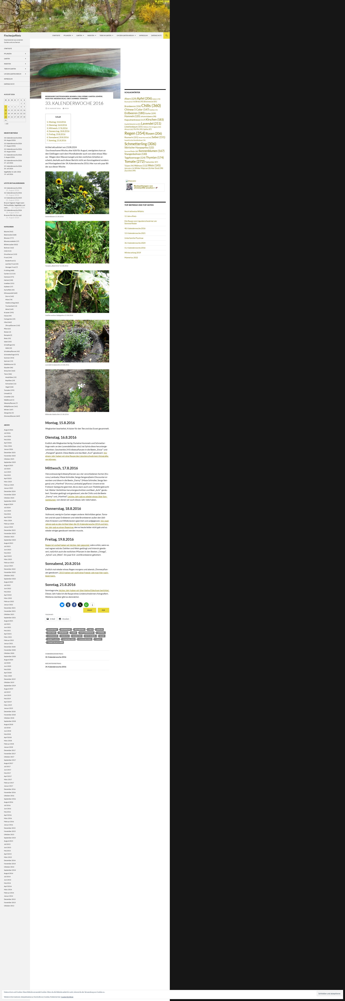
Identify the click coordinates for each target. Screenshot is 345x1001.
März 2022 (8, 598)
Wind (7, 309)
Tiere (6, 374)
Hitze (7, 300)
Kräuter (49, 99)
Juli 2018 (7, 728)
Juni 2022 (7, 588)
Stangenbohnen (84, 639)
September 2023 (10, 540)
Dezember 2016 (9, 789)
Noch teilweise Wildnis (134, 211)
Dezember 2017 (9, 750)
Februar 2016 (9, 822)
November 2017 (10, 754)
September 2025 (10, 462)
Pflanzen (67, 35)
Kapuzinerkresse (87, 633)
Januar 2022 (8, 605)
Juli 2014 (7, 877)
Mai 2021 (7, 631)
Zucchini (130, 170)
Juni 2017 (7, 770)
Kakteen (7, 287)
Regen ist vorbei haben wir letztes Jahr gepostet (67, 545)
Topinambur (151, 162)
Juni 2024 (7, 511)
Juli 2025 (7, 469)
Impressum (143, 35)
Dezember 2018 (9, 711)
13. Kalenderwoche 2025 (13, 198)
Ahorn (131, 98)
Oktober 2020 (9, 653)
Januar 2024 (8, 527)
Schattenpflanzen (10, 351)
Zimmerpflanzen (10, 416)
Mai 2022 (7, 592)
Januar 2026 (8, 449)
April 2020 (8, 673)
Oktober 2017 (9, 757)
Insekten (90, 35)
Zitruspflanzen (10, 325)
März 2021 (8, 637)
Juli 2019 (7, 692)
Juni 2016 (7, 809)
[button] (62, 604)
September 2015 (10, 838)
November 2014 (10, 864)
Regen (135, 133)
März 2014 (8, 890)
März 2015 (8, 857)
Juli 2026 (7, 433)
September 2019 (10, 686)
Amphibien (9, 377)
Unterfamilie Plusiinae (134, 238)
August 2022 (8, 582)
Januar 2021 (8, 643)
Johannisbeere (148, 116)
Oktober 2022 (9, 575)
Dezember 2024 (9, 491)
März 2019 (8, 705)
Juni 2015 (7, 847)
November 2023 (10, 533)
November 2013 (10, 902)
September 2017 (10, 760)
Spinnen (7, 361)
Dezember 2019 (9, 679)
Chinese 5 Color (137, 109)
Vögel (7, 387)
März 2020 (8, 676)
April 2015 (8, 854)
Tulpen (129, 165)
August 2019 (8, 689)
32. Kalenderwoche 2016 (55, 655)
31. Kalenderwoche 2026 (13, 155)
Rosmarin (131, 137)
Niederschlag (60, 99)
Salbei (102, 636)
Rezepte (7, 335)
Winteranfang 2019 (133, 252)
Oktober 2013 (9, 906)
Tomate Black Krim (55, 642)
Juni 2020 (7, 666)
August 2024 (8, 504)
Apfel (144, 98)
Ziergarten (7, 413)
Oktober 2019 (9, 682)
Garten (79, 35)
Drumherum (8, 254)
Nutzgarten (8, 319)
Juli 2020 (7, 663)
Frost (6, 257)
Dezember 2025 (9, 452)
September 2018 (10, 721)
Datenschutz (156, 35)
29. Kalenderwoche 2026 (13, 166)
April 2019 (8, 702)
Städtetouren (8, 364)
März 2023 (8, 559)
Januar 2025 (8, 488)
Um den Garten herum (125, 35)
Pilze (5, 329)
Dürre (85, 96)
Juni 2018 (7, 731)
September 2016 (10, 799)
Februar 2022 (9, 601)
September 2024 (10, 501)
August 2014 (8, 873)
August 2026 (8, 430)
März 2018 (8, 741)
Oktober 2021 (9, 614)
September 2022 (10, 579)
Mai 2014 (7, 883)
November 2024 (10, 495)
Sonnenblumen (69, 639)
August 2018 (8, 724)
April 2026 (8, 443)
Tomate (98, 639)
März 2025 (8, 482)
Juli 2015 (7, 844)
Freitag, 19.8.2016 (56, 134)
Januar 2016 (8, 825)
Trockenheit (9, 306)
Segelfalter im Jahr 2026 (12, 172)
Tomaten (83, 99)
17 (6, 113)
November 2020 (10, 650)
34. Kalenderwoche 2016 (55, 665)
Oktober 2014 (9, 867)
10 (6, 110)
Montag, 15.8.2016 (56, 122)
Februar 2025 (9, 485)
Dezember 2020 (9, 647)
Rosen (154, 133)
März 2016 (8, 818)
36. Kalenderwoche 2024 (135, 243)
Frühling (7, 270)
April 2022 (8, 595)
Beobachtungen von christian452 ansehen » (144, 187)
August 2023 (8, 543)
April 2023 (8, 556)
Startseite (56, 35)
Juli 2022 (7, 585)
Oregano (156, 127)
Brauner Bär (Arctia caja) (13, 215)
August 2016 (8, 802)
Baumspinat (52, 629)
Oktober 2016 (9, 796)
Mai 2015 (7, 851)
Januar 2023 (8, 566)
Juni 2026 (7, 436)
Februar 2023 (9, 563)
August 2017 (8, 763)
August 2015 (8, 841)
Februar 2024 (9, 524)
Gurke (73, 633)
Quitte (147, 129)
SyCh (66, 108)
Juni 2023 (7, 550)
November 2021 (10, 611)
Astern (156, 99)
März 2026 (8, 446)
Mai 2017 (7, 773)
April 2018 (8, 737)
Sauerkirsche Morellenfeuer (135, 140)
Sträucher (7, 371)
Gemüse (99, 96)
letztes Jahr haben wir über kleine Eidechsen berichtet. (84, 590)
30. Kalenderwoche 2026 (13, 160)
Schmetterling (140, 143)
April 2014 (8, 886)
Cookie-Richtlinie (67, 997)
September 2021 (10, 618)
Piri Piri (138, 129)
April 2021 (8, 634)
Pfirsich (129, 129)
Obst (69, 99)
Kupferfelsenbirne (133, 124)
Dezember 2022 (9, 569)
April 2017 (8, 776)
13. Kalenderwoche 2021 (135, 233)
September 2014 (10, 870)
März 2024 (8, 520)
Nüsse (6, 316)
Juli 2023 (7, 546)
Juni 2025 (7, 472)
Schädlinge (8, 345)
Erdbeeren (63, 633)
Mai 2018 (7, 734)
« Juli (6, 124)
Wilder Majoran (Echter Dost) (149, 168)
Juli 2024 (7, 508)
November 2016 (10, 792)
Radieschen (77, 636)
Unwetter (7, 397)
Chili (79, 96)
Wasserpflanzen (9, 403)
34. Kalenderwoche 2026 (13, 138)
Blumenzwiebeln (10, 241)
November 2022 (10, 572)
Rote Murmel (90, 636)
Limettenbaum (134, 127)
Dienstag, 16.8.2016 (57, 125)
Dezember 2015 (9, 828)
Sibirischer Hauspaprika (139, 147)
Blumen (7, 238)
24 (6, 117)
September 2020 (10, 656)
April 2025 (8, 478)
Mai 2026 (7, 440)
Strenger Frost (10, 267)
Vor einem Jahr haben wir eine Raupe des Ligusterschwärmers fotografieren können (77, 456)
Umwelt (7, 393)
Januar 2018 (8, 747)
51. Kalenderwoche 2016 (135, 248)
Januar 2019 (8, 708)
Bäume (6, 232)
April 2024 (8, 517)
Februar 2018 (9, 744)
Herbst (6, 280)
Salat (5, 342)
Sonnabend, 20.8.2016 (58, 137)
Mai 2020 (7, 669)
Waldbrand (8, 400)
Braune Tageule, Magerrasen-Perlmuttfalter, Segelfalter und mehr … (14, 205)
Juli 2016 (7, 805)
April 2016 (8, 815)
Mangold (65, 636)
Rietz (6, 338)
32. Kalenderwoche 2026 (13, 149)
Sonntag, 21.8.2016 (56, 140)
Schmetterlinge (9, 355)
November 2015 (10, 831)
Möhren (147, 127)
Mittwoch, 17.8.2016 (57, 128)
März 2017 (8, 779)
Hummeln (132, 116)
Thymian (155, 157)
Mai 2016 (7, 812)
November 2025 (10, 456)
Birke (139, 101)
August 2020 (8, 660)
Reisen (6, 332)
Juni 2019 (7, 695)
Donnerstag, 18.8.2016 (58, 131)
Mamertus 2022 (131, 257)
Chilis (90, 629)
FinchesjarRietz (12, 35)
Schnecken (9, 384)
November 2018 (10, 715)
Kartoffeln (7, 290)
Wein (154, 165)
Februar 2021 (9, 640)
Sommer (75, 99)
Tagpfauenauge (135, 157)
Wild (7, 348)
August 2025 (8, 465)
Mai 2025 (7, 475)
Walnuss (141, 165)
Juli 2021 (7, 624)
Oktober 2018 (9, 718)
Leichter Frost (10, 264)
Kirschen (155, 119)
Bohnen (73, 96)
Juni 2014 (7, 880)
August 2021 (8, 621)
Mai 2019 (7, 699)
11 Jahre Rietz (130, 216)
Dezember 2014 (9, 860)
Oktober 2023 (9, 537)
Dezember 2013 (9, 899)
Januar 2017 (8, 786)
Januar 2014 (8, 896)
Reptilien (8, 380)
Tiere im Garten (105, 35)
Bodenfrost (9, 261)
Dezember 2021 (9, 608)
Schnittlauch (53, 639)
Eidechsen (51, 633)
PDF (103, 610)
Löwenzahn (52, 636)
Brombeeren (79, 629)
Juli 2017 (7, 766)
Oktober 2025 (9, 459)
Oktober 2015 (9, 834)
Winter (6, 410)
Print (89, 610)
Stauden (7, 367)
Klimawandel (8, 293)
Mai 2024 (7, 514)
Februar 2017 (9, 783)
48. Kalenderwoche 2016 (135, 228)
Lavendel (101, 633)
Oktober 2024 (9, 498)
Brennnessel (66, 629)
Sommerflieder (131, 151)
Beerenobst (50, 96)
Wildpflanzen (9, 406)
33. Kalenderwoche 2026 (13, 143)
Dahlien (99, 629)
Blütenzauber (62, 96)
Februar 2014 (9, 893)
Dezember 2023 (9, 530)
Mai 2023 (7, 553)
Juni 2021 (7, 627)
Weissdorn (129, 168)
